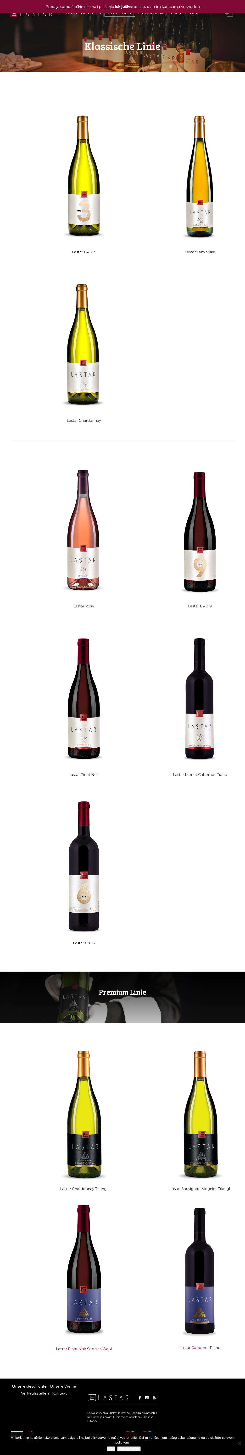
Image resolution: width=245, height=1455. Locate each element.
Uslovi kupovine (120, 1413)
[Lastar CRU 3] (84, 175)
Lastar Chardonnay (84, 420)
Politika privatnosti (144, 1413)
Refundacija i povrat (99, 1417)
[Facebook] (139, 1397)
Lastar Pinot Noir (84, 774)
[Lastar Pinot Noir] (84, 698)
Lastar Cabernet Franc (199, 1347)
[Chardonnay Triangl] (84, 1114)
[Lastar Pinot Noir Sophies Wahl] (84, 1268)
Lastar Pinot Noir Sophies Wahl (84, 1349)
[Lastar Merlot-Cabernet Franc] (200, 698)
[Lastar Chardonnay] (84, 343)
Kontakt (59, 1393)
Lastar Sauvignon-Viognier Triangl (200, 1188)
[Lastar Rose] (84, 529)
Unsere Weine (63, 1386)
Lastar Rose (83, 606)
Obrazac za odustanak (128, 1417)
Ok (111, 1448)
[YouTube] (154, 1397)
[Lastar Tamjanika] (200, 175)
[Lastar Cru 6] (84, 866)
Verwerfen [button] (190, 6)
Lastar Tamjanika (200, 252)
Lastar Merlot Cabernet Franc (200, 774)
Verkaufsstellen (35, 1393)
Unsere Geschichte (29, 1386)
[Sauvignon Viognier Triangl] (200, 1114)
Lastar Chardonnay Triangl (83, 1188)
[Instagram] (146, 1397)
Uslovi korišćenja (97, 1413)
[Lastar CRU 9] (200, 529)
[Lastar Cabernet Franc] (200, 1271)
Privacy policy (129, 1448)
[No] (239, 1443)
